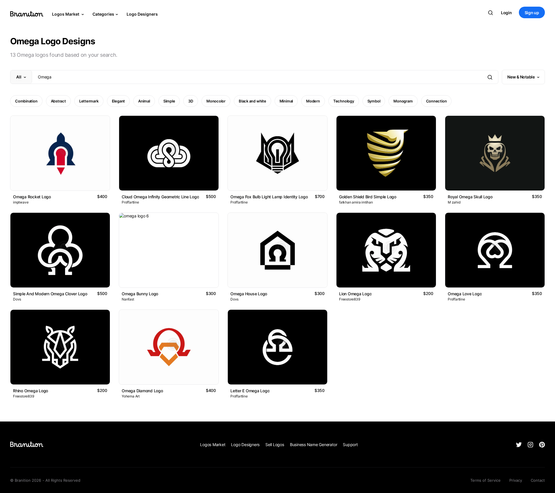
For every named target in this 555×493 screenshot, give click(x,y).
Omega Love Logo (465, 293)
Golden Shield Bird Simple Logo (367, 196)
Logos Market (66, 14)
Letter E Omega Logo (249, 390)
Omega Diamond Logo (142, 390)
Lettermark (89, 101)
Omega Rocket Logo (32, 196)
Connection (436, 101)
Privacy (515, 480)
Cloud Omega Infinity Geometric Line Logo (160, 196)
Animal (144, 101)
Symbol (373, 101)
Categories (103, 14)
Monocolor (215, 101)
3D (190, 101)
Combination (26, 101)
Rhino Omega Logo (30, 390)
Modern (313, 101)
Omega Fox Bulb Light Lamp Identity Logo (269, 196)
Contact (538, 480)
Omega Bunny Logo (140, 293)
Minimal (286, 101)
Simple (169, 101)
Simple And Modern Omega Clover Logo (50, 293)
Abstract (58, 101)
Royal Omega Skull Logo (470, 196)
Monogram (402, 101)
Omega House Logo (248, 293)
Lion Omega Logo (355, 293)
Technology (343, 101)
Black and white (252, 101)
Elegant (118, 101)
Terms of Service (485, 480)
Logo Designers (142, 14)
